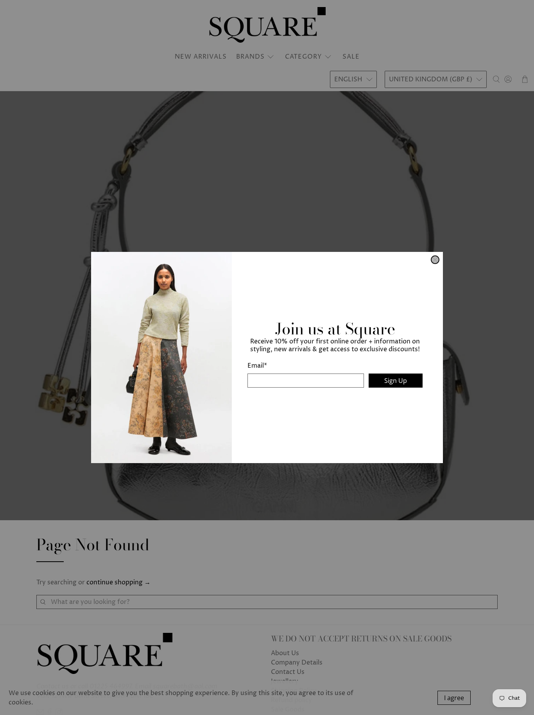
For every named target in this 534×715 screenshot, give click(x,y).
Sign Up (395, 380)
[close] (435, 260)
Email (257, 365)
